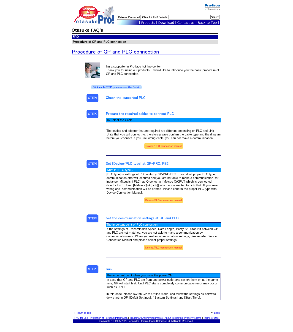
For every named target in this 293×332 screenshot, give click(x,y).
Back (217, 312)
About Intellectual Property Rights (183, 317)
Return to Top (83, 312)
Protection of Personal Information (109, 317)
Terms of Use (211, 317)
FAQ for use (81, 317)
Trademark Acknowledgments (146, 317)
